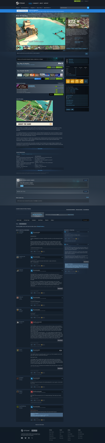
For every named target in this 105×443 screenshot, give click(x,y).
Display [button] (52, 220)
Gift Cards (51, 440)
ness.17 (20, 349)
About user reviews (79, 209)
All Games (18, 14)
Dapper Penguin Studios (79, 41)
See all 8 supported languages (71, 75)
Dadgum (20, 391)
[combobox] (73, 8)
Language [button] (34, 220)
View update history (69, 100)
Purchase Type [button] (26, 220)
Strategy (72, 48)
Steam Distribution (52, 438)
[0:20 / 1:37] (40, 31)
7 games (20, 298)
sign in (82, 1)
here (36, 200)
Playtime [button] (46, 220)
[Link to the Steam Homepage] (20, 4)
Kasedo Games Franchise (31, 14)
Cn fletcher (21, 377)
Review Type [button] (19, 220)
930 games (20, 407)
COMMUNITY (36, 3)
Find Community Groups (70, 105)
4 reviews (20, 393)
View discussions (69, 103)
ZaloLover (21, 297)
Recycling (61, 438)
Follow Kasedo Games (26, 183)
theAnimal (21, 269)
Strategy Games (23, 14)
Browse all (60, 83)
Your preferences (86, 209)
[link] (51, 67)
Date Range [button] (40, 220)
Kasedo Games (77, 42)
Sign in (18, 53)
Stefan (20, 309)
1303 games (21, 310)
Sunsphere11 (21, 321)
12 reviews (20, 233)
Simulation (80, 48)
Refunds (69, 440)
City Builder (84, 48)
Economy (76, 48)
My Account (80, 438)
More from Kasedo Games (27, 180)
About (41, 3)
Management (68, 48)
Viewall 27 (86, 81)
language (86, 1)
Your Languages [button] (22, 223)
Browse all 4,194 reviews (40, 424)
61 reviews (20, 311)
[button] (18, 7)
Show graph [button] (85, 220)
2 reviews (20, 257)
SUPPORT (46, 3)
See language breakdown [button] (70, 209)
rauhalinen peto (22, 256)
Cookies (69, 438)
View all (87, 197)
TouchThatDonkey (22, 406)
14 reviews (20, 408)
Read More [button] (60, 288)
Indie (69, 88)
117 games (20, 392)
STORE (30, 3)
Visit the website (69, 95)
